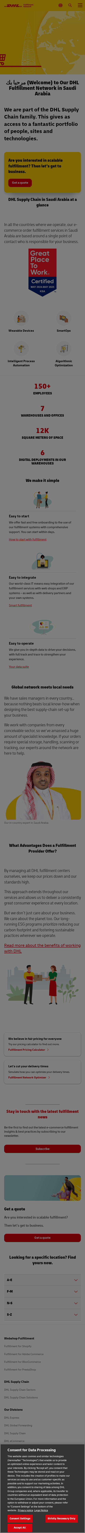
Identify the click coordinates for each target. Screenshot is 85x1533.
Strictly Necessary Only (62, 1518)
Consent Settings (20, 1518)
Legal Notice (41, 1510)
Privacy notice (25, 1510)
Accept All (20, 1527)
